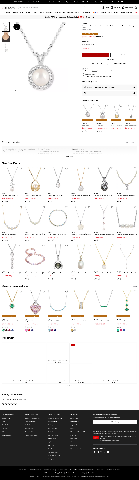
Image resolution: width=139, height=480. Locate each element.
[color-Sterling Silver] (75, 330)
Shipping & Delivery (7, 435)
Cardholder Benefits (30, 421)
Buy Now (124, 55)
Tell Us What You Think (54, 455)
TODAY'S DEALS (19, 2)
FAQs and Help (6, 418)
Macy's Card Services (31, 431)
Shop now (90, 17)
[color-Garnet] (6, 330)
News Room (73, 438)
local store (95, 76)
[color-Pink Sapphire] (26, 330)
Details (104, 37)
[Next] (134, 111)
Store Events (51, 445)
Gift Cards (27, 425)
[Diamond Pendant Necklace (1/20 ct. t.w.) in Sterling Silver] (81, 302)
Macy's (84, 23)
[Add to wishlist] (65, 24)
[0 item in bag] (135, 7)
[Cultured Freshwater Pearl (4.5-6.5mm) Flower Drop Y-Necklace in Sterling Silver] (12, 256)
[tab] (6, 27)
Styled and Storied (75, 448)
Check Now (115, 440)
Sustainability (73, 445)
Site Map (72, 442)
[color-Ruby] (9, 330)
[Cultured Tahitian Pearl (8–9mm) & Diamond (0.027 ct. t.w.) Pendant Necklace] (131, 111)
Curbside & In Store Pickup (55, 418)
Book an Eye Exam (53, 452)
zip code (94, 71)
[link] (88, 127)
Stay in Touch (51, 442)
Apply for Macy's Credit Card (32, 418)
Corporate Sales (74, 421)
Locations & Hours (52, 421)
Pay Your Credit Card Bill (31, 435)
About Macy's (74, 418)
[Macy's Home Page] (8, 7)
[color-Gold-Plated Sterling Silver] (72, 330)
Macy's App (51, 425)
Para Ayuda (5, 428)
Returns (4, 431)
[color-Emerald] (3, 330)
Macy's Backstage (52, 428)
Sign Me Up (115, 422)
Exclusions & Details (105, 440)
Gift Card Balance (29, 428)
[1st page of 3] (67, 385)
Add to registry (110, 59)
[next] (134, 363)
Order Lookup (5, 425)
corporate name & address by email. (99, 476)
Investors (72, 428)
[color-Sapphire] (12, 330)
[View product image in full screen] (14, 90)
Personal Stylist (52, 438)
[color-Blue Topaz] (49, 330)
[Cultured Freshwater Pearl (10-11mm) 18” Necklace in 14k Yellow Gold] (35, 256)
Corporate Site (74, 425)
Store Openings (52, 448)
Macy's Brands (52, 431)
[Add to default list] (92, 106)
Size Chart (94, 44)
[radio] (3, 330)
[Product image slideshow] (40, 57)
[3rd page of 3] (71, 385)
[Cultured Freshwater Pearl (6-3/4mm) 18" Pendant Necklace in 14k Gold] (104, 256)
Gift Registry (51, 459)
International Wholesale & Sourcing (79, 431)
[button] (35, 57)
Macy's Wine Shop (53, 435)
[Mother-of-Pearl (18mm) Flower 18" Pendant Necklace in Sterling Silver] (81, 218)
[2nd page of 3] (69, 385)
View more (69, 156)
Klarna (3, 421)
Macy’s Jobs (73, 435)
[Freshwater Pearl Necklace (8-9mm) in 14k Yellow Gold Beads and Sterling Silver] (126, 256)
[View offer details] (109, 87)
